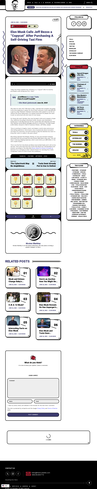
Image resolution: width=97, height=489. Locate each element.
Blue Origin (84, 183)
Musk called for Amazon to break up (42, 148)
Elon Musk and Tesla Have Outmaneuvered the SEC (48, 334)
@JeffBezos (22, 97)
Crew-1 (84, 207)
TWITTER (72, 46)
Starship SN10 (82, 179)
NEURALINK (72, 49)
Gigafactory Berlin (79, 205)
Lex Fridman (84, 211)
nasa (83, 176)
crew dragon (74, 183)
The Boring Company (80, 102)
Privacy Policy (41, 408)
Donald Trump (79, 181)
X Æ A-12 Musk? (16, 305)
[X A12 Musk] (13, 297)
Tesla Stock (76, 207)
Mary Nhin (76, 212)
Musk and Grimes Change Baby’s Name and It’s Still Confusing (17, 283)
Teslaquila (74, 211)
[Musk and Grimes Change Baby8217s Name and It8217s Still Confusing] (13, 271)
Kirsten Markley (33, 243)
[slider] (53, 84)
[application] (33, 84)
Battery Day (83, 201)
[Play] (12, 84)
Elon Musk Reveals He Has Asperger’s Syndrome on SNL (47, 307)
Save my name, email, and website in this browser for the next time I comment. (32, 405)
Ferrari (74, 216)
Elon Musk (24, 22)
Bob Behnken (76, 200)
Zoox (45, 156)
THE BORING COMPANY (76, 53)
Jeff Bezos (38, 156)
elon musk (74, 187)
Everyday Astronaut (79, 214)
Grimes (84, 200)
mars (74, 179)
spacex (83, 172)
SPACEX (71, 42)
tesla (84, 174)
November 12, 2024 (81, 78)
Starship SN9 (75, 196)
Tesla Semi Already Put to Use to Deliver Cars (46, 166)
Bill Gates (74, 201)
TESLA (71, 39)
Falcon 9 (84, 196)
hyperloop (76, 176)
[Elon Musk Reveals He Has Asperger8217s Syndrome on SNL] (43, 297)
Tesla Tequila (74, 194)
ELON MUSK (72, 55)
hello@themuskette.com (41, 473)
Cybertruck (76, 174)
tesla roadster (81, 185)
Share (56, 20)
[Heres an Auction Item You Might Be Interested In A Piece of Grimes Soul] (43, 271)
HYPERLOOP (72, 51)
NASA (78, 80)
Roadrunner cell (79, 203)
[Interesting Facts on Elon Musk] (13, 320)
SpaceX (79, 114)
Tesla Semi (84, 194)
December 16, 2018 (81, 100)
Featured (31, 156)
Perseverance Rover (79, 190)
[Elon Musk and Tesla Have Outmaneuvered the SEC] (43, 323)
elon (81, 187)
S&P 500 (83, 212)
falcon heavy (79, 192)
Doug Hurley (79, 189)
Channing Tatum (83, 209)
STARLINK (72, 44)
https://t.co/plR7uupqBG (26, 99)
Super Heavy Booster (79, 198)
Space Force (83, 216)
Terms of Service (52, 408)
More (79, 155)
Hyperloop (80, 91)
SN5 (86, 187)
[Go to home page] (15, 5)
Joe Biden (73, 209)
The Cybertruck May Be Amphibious (20, 164)
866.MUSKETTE (38, 475)
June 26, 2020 (15, 22)
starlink (76, 172)
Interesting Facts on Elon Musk (18, 329)
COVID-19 (83, 177)
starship (83, 170)
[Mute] (50, 84)
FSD (73, 185)
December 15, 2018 (81, 89)
